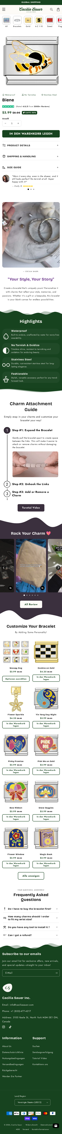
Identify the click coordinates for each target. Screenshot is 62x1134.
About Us (6, 1046)
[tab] (28, 189)
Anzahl (5, 118)
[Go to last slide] (4, 567)
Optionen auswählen (15, 678)
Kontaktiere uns (40, 1064)
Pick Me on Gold (46, 761)
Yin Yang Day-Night (46, 714)
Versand (26, 1129)
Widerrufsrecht (32, 1125)
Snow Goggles (46, 808)
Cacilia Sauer (16, 1124)
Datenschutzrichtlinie (12, 1052)
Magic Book (46, 854)
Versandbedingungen (13, 1064)
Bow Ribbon (16, 808)
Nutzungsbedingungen (13, 1058)
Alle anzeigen (31, 876)
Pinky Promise (15, 761)
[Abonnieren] (56, 972)
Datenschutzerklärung (49, 1125)
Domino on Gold (46, 668)
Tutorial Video (40, 1058)
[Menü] (3, 9)
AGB (18, 1129)
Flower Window (16, 854)
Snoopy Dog (16, 668)
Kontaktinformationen (40, 1129)
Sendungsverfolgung (43, 1052)
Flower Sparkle (16, 714)
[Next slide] (58, 567)
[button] (51, 9)
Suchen (36, 1046)
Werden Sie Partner (12, 1076)
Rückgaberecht (9, 1070)
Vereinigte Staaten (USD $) (29, 1102)
